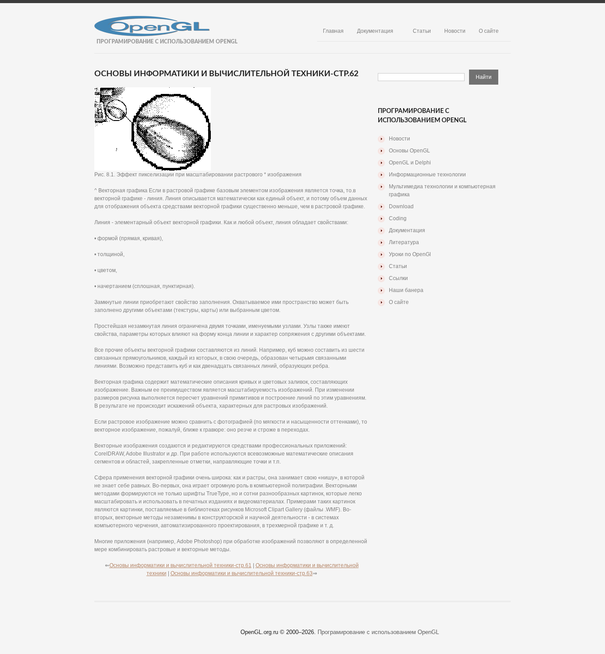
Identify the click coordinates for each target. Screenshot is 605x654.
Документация (375, 31)
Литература (404, 242)
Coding (398, 218)
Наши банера (406, 290)
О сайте (489, 31)
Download (401, 206)
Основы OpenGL (409, 151)
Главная (333, 31)
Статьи (422, 31)
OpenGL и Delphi (410, 163)
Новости (454, 31)
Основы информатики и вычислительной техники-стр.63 (242, 573)
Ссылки (398, 278)
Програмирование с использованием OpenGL (378, 632)
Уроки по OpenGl (410, 254)
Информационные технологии (427, 174)
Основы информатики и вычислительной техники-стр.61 (180, 565)
